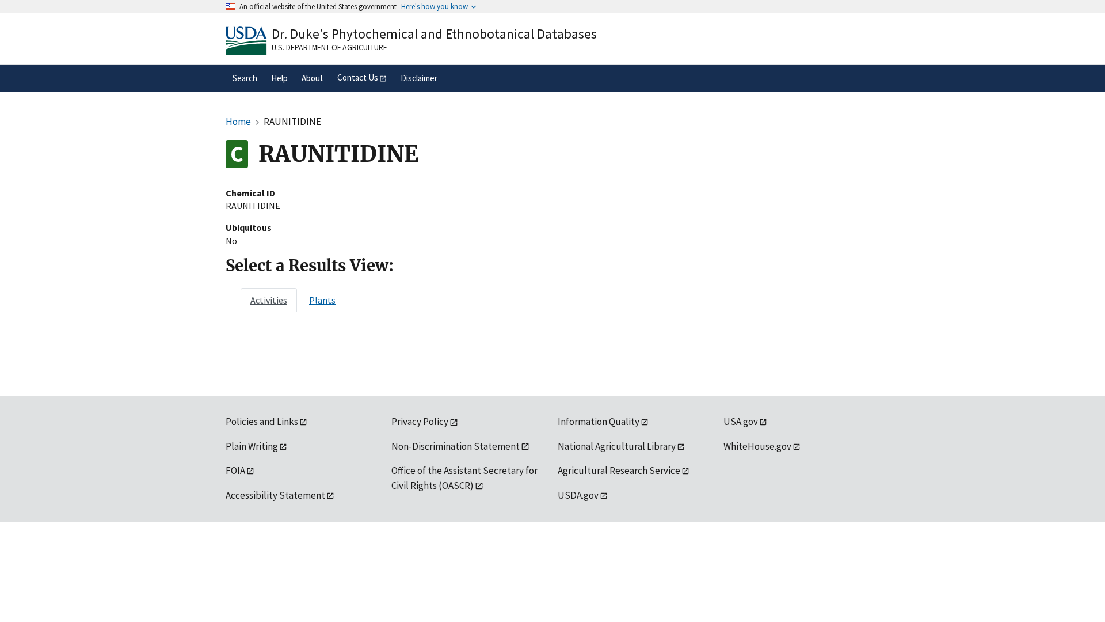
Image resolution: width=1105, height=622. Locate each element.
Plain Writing (252, 446)
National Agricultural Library (617, 446)
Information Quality (598, 421)
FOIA (235, 470)
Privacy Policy (419, 421)
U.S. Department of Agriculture (329, 47)
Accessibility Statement (275, 495)
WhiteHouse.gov (757, 446)
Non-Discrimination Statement (455, 446)
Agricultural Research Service (619, 470)
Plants (322, 300)
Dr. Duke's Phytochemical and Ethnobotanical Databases (434, 33)
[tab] (268, 300)
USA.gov (740, 421)
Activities (268, 300)
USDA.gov (578, 495)
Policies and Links (262, 421)
